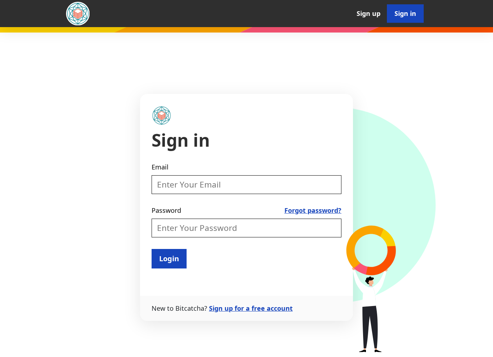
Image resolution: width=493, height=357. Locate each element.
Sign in (405, 13)
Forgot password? (312, 210)
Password (166, 210)
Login (169, 258)
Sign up (368, 13)
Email (160, 167)
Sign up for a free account (251, 308)
